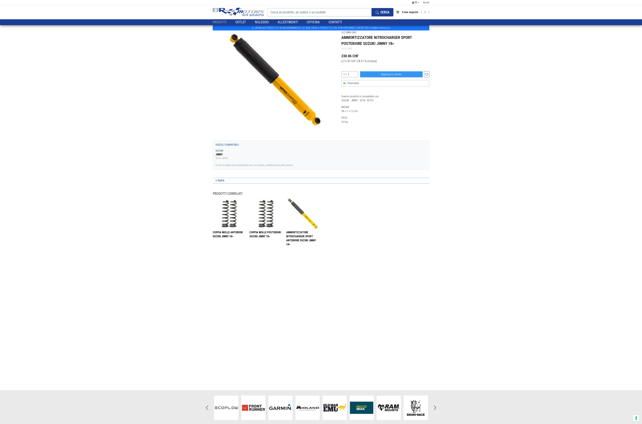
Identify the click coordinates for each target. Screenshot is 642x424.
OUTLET (241, 22)
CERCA (384, 12)
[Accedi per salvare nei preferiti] (426, 74)
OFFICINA (313, 22)
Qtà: (345, 74)
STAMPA (219, 180)
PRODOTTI (220, 22)
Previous (207, 407)
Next (435, 407)
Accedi (426, 2)
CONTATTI (335, 22)
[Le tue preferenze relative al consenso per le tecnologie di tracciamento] (636, 418)
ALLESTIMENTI (288, 22)
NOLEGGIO (262, 22)
